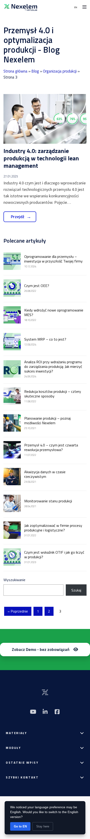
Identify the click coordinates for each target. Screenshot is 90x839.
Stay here (42, 826)
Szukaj (76, 590)
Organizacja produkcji (60, 71)
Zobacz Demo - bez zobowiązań (40, 649)
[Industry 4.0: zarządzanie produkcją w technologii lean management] (45, 119)
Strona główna (15, 71)
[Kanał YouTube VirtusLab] (33, 711)
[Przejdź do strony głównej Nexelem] (20, 7)
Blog (35, 71)
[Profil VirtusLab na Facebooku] (57, 711)
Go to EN (20, 826)
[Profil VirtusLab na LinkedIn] (45, 711)
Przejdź (17, 217)
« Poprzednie (18, 611)
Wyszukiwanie (14, 580)
